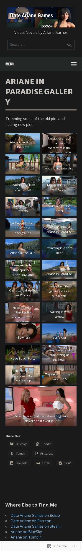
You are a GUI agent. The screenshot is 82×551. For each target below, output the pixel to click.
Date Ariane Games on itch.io (35, 515)
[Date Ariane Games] (41, 26)
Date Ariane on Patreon (31, 520)
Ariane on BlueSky (26, 531)
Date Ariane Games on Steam (36, 526)
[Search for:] (41, 44)
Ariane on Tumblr (26, 537)
